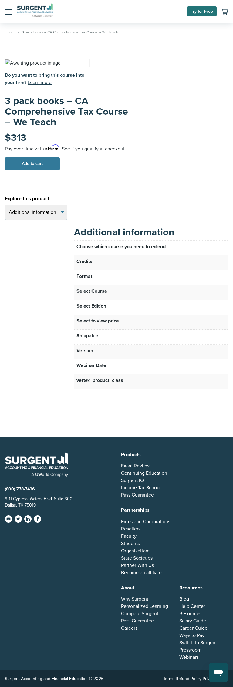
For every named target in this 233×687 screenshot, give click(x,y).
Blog (184, 599)
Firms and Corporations (145, 522)
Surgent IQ (132, 480)
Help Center (192, 606)
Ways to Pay (191, 635)
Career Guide (193, 628)
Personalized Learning (144, 606)
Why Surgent (134, 599)
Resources (190, 614)
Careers (129, 628)
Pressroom (190, 650)
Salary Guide (192, 621)
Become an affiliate (141, 573)
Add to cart (32, 163)
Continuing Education (144, 473)
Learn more (40, 82)
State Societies (137, 558)
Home (10, 32)
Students (130, 544)
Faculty (129, 536)
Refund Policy (188, 678)
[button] (8, 11)
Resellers (130, 529)
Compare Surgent (139, 614)
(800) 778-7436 (20, 489)
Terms (168, 678)
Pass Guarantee (137, 495)
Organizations (135, 551)
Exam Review (135, 466)
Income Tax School (141, 488)
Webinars (189, 657)
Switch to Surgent (198, 643)
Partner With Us (137, 565)
